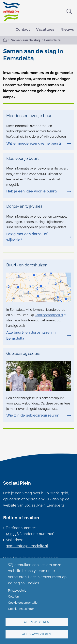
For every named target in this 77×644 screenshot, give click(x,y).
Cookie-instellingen (21, 609)
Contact (23, 29)
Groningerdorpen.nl (50, 315)
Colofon (13, 596)
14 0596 (12, 534)
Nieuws (67, 29)
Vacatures (45, 29)
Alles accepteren (36, 634)
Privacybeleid (17, 590)
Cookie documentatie (23, 602)
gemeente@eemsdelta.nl (27, 546)
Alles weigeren (36, 622)
